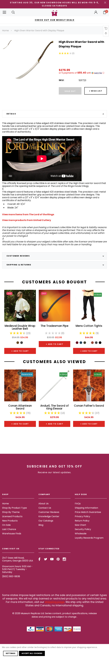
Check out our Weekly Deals (54, 20)
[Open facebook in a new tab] (39, 559)
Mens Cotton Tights (89, 326)
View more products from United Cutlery (26, 220)
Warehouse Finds (11, 533)
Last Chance (9, 529)
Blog (40, 525)
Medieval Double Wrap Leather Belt (20, 327)
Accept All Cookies (32, 653)
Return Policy (82, 520)
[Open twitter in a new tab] (45, 559)
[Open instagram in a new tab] (64, 559)
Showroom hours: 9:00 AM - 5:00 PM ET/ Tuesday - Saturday (17, 569)
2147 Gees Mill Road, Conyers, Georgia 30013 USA (17, 559)
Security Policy (83, 529)
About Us (43, 503)
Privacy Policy (82, 516)
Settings (10, 653)
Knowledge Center (48, 516)
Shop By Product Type (14, 507)
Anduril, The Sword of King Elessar (54, 407)
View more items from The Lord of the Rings (28, 214)
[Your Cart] (104, 12)
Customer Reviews (48, 512)
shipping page (54, 602)
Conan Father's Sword (89, 406)
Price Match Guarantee (88, 512)
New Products (10, 520)
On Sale (6, 525)
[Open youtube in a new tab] (52, 559)
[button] (83, 72)
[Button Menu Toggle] (4, 12)
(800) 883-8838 (11, 576)
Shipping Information (86, 507)
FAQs (78, 503)
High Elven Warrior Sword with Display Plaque (39, 30)
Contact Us (44, 507)
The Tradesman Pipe (54, 326)
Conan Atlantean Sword (20, 407)
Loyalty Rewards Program (89, 537)
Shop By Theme (11, 512)
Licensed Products (12, 516)
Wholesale (80, 533)
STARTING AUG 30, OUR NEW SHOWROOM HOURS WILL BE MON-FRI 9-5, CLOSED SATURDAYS (54, 4)
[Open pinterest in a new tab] (58, 559)
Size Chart (80, 525)
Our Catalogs (45, 520)
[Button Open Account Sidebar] (95, 12)
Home (5, 30)
